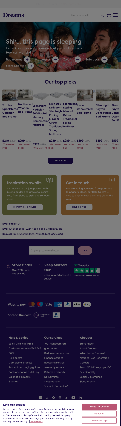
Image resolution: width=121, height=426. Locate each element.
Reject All (99, 413)
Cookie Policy (36, 421)
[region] (60, 413)
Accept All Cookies (99, 406)
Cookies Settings (99, 420)
